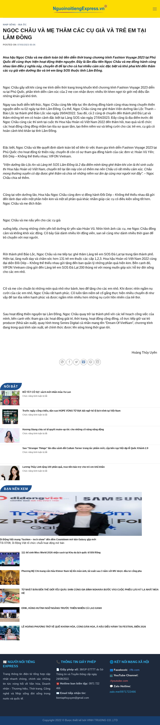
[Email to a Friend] (83, 362)
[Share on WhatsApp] (62, 362)
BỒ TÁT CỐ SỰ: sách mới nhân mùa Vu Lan (46, 392)
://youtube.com (119, 680)
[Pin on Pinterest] (90, 362)
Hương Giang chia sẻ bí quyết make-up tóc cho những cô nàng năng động (63, 429)
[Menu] (154, 9)
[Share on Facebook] (69, 362)
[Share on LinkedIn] (97, 362)
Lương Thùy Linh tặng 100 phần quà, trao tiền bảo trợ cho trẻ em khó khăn (63, 467)
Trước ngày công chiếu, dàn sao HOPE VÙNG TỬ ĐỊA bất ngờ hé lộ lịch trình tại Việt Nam (71, 410)
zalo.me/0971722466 (123, 691)
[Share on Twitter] (76, 362)
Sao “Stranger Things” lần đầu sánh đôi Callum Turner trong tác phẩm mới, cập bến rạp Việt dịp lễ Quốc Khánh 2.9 (85, 448)
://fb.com (134, 669)
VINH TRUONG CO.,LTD (102, 720)
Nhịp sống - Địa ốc (15, 24)
